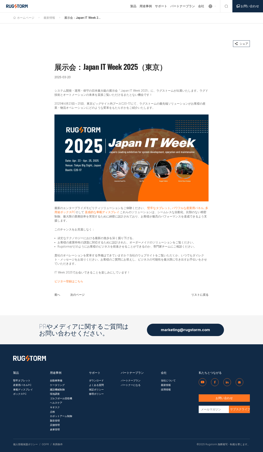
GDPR (45, 444)
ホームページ (25, 17)
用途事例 (146, 6)
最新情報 (49, 17)
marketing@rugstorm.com (185, 330)
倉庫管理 (55, 429)
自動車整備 (56, 380)
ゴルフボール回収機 (61, 398)
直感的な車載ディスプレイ (102, 212)
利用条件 (58, 444)
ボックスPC (20, 393)
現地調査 (55, 393)
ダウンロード (96, 380)
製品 (133, 6)
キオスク (55, 407)
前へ (57, 294)
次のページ (77, 294)
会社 (201, 6)
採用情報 (166, 389)
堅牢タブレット (21, 380)
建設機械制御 (57, 389)
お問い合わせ (247, 6)
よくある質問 (96, 385)
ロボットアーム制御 (61, 416)
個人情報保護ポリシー (25, 444)
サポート (161, 6)
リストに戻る (200, 294)
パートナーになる (131, 385)
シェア (241, 43)
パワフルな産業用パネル (188, 208)
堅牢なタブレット (158, 208)
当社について (168, 380)
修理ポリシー (96, 393)
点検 (52, 411)
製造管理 (55, 420)
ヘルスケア (56, 402)
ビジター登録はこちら (68, 281)
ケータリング (57, 385)
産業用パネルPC (22, 385)
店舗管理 (55, 424)
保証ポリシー (96, 389)
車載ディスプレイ (23, 389)
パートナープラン (182, 6)
